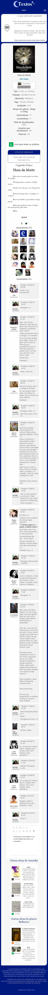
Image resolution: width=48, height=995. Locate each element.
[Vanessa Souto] (27, 272)
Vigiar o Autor (24, 87)
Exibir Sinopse (24, 79)
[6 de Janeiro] (19, 272)
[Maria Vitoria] (32, 264)
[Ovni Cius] (32, 249)
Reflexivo (29, 98)
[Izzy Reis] (23, 264)
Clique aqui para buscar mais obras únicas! (29, 40)
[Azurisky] (16, 304)
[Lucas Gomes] (32, 257)
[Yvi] (23, 249)
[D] (23, 233)
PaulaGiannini (17, 953)
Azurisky (26, 83)
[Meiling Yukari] (15, 257)
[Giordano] (23, 241)
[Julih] (15, 233)
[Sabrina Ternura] (15, 249)
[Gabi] (15, 241)
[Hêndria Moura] (23, 257)
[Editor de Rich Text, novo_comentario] (24, 844)
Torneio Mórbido (27, 102)
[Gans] (15, 264)
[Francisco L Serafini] (32, 233)
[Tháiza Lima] (32, 241)
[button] (13, 827)
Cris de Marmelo (17, 944)
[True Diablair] (14, 608)
